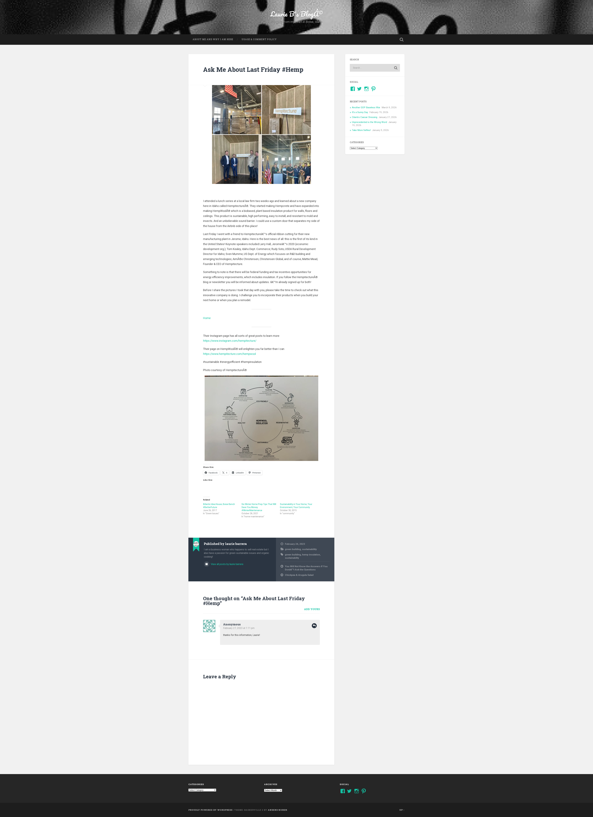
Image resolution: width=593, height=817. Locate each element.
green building (293, 549)
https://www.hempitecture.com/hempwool (229, 353)
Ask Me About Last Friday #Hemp (253, 69)
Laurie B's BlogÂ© (297, 13)
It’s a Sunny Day (360, 112)
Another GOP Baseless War (366, 107)
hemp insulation (311, 554)
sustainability (309, 549)
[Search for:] (375, 68)
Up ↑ (402, 810)
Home (207, 318)
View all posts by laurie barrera (226, 564)
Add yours (312, 609)
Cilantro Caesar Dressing (364, 117)
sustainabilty (292, 558)
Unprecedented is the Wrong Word (369, 122)
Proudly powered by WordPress (210, 810)
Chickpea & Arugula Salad (299, 575)
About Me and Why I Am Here (213, 39)
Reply (314, 625)
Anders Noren (277, 810)
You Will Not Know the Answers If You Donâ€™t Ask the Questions (306, 568)
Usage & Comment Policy (259, 39)
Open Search (401, 39)
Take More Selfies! (361, 130)
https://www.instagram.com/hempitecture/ (229, 340)
